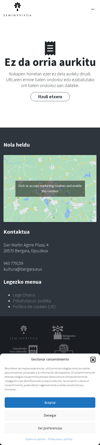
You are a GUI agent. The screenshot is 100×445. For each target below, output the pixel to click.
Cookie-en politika (35, 439)
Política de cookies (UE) (34, 306)
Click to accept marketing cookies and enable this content (50, 188)
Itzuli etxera (50, 96)
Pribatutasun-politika (60, 439)
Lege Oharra (24, 295)
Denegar (50, 415)
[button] (93, 359)
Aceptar (50, 402)
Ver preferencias (50, 428)
